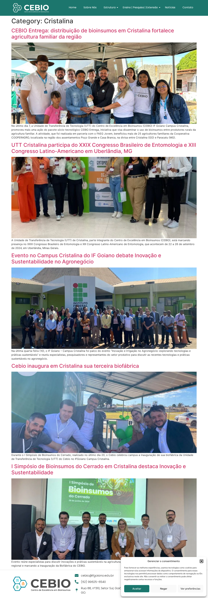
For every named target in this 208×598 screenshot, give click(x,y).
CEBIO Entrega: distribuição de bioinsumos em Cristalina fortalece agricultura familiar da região (92, 33)
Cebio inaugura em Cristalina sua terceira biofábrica (75, 366)
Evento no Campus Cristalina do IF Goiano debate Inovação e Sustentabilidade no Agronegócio (86, 258)
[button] (201, 561)
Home (72, 7)
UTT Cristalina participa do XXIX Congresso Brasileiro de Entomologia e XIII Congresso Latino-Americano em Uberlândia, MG (103, 148)
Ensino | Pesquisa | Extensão (140, 7)
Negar (163, 588)
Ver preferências (190, 588)
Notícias (170, 7)
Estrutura (110, 7)
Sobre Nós (90, 7)
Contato (187, 7)
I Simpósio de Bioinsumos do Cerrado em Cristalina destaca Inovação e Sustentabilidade (98, 469)
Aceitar (136, 588)
